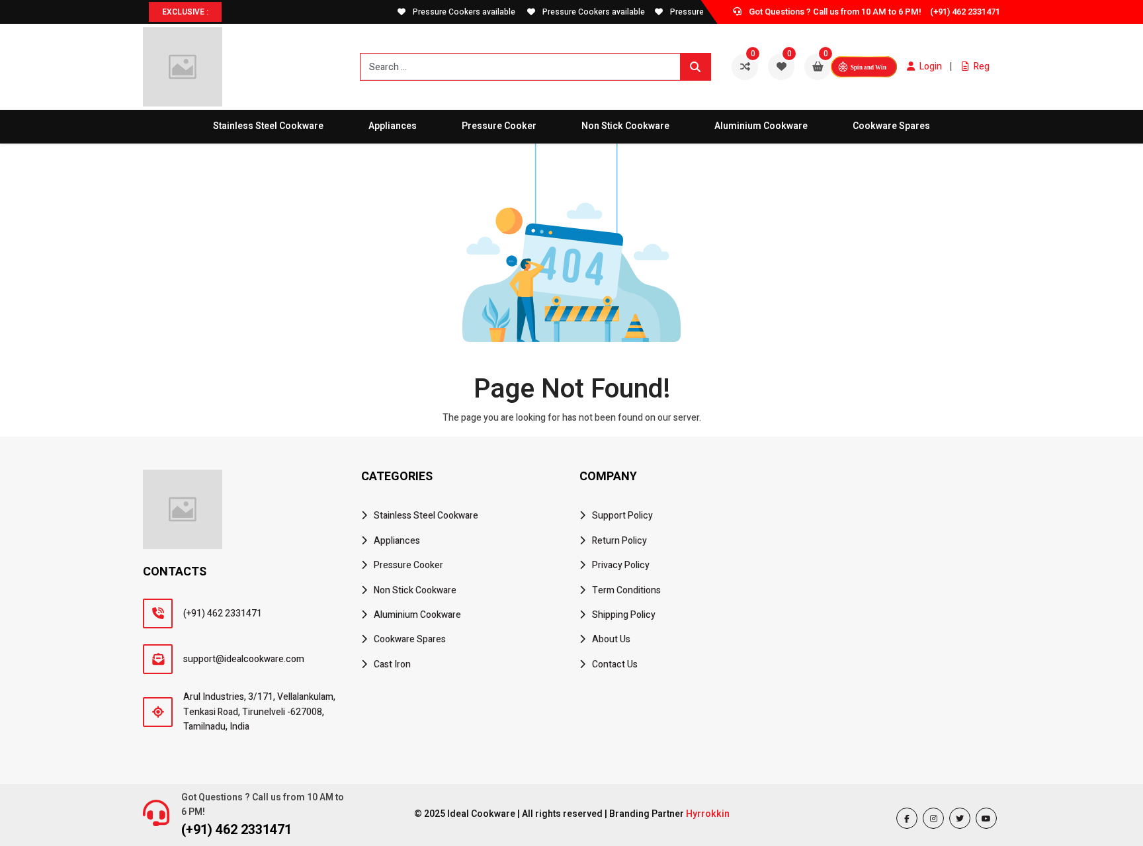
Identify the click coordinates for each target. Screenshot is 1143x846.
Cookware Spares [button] (891, 126)
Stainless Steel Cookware (426, 516)
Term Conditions (626, 590)
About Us (611, 639)
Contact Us (615, 664)
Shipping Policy (624, 615)
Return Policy (619, 541)
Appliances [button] (392, 126)
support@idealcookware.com (243, 659)
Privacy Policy (621, 565)
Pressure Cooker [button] (499, 126)
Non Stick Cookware (415, 590)
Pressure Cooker (408, 565)
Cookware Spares (410, 639)
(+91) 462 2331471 (965, 11)
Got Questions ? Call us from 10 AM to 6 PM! (262, 804)
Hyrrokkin (708, 814)
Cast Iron (392, 664)
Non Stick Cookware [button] (625, 126)
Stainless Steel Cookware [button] (268, 126)
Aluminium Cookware (417, 615)
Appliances (397, 541)
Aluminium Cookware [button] (761, 126)
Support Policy (622, 516)
